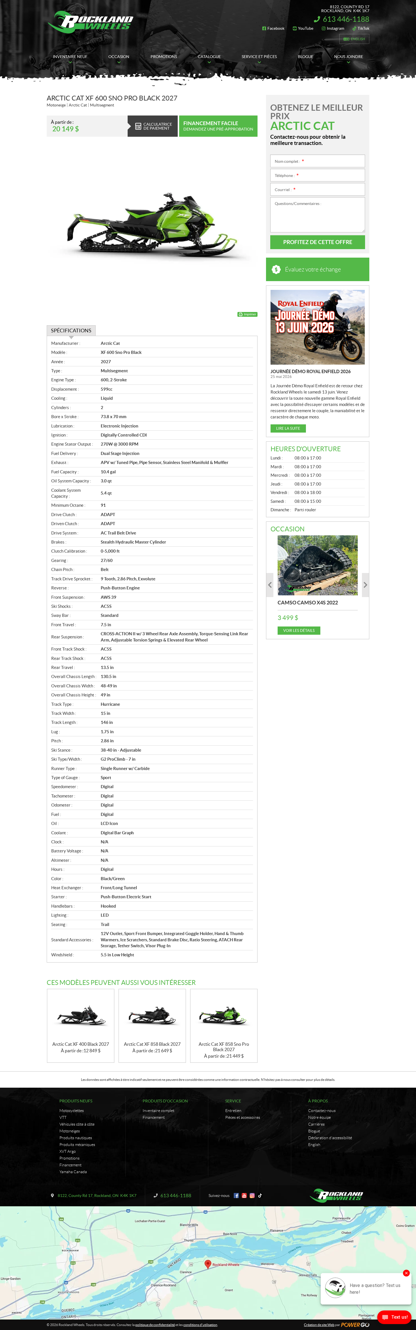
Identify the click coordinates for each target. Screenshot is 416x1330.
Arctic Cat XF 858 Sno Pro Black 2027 (224, 1047)
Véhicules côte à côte (77, 1124)
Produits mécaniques (77, 1144)
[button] (269, 585)
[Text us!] (394, 1318)
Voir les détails (299, 630)
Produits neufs (75, 1101)
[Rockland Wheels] (91, 22)
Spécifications (71, 330)
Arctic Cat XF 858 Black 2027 (152, 1044)
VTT (63, 1117)
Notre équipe (319, 1117)
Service (233, 1101)
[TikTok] (260, 1195)
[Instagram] (252, 1195)
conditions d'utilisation (200, 1325)
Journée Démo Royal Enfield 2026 (311, 371)
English (358, 39)
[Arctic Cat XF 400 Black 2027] (81, 1015)
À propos (318, 1101)
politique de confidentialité (155, 1325)
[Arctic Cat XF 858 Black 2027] (152, 1015)
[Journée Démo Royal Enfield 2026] (318, 327)
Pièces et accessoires (242, 1117)
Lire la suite (288, 428)
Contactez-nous (322, 1110)
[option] (317, 585)
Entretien (233, 1110)
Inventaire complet (158, 1110)
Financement (70, 1165)
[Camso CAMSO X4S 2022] (318, 565)
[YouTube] (244, 1195)
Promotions (69, 1158)
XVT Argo (67, 1151)
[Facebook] (236, 1195)
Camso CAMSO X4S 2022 (308, 603)
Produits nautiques (75, 1138)
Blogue (314, 1131)
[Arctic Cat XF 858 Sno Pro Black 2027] (224, 1015)
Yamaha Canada (73, 1171)
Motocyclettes (71, 1110)
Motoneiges (69, 1131)
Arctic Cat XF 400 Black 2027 (80, 1044)
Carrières (316, 1124)
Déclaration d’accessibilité (330, 1138)
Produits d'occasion (165, 1101)
